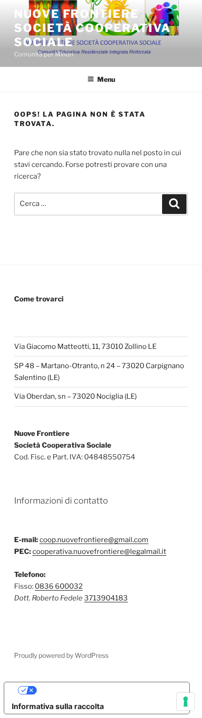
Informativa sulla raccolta (58, 706)
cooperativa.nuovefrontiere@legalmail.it (99, 551)
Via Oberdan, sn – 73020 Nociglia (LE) (75, 396)
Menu (106, 79)
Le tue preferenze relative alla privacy (106, 690)
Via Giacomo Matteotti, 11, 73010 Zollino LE (85, 346)
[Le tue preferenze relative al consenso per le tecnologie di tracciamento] (185, 701)
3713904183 (106, 598)
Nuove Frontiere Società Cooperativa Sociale (92, 28)
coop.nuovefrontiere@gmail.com (93, 540)
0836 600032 (59, 586)
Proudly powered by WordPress (61, 655)
